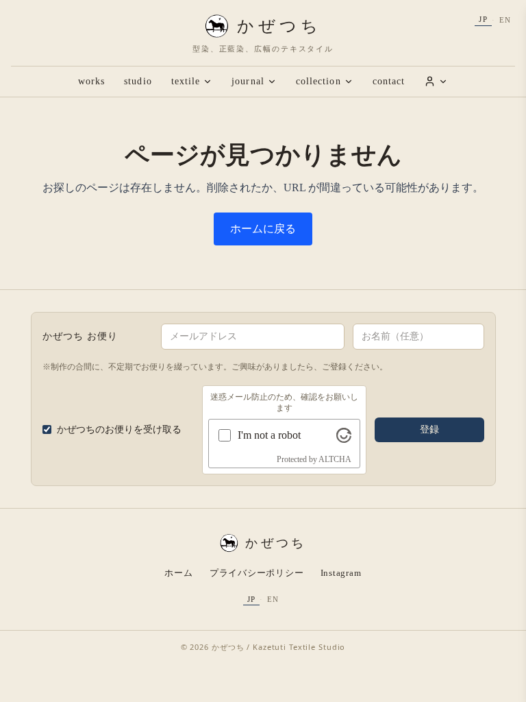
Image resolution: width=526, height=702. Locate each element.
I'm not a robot (269, 435)
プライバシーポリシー (257, 573)
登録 (429, 429)
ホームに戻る (263, 228)
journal (247, 81)
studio (137, 81)
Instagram (341, 573)
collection (318, 81)
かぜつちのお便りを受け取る (119, 429)
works (91, 81)
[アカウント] (436, 81)
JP (483, 19)
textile (186, 81)
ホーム (178, 573)
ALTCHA (334, 459)
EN (505, 20)
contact (389, 81)
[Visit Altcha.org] (343, 435)
